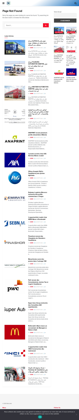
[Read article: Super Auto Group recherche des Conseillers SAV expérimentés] (15, 309)
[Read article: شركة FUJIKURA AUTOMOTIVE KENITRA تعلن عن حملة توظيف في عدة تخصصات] (15, 68)
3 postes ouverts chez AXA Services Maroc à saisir (37, 155)
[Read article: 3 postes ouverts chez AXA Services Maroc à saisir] (15, 160)
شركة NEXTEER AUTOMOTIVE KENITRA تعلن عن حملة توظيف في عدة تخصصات (38, 89)
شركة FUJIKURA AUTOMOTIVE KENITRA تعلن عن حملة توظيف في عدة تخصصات (37, 65)
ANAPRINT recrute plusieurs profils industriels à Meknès (37, 134)
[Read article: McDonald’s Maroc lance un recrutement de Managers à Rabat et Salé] (15, 332)
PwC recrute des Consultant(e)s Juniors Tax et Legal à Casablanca (38, 282)
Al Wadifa (59, 32)
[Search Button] (75, 3)
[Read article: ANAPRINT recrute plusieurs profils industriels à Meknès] (15, 139)
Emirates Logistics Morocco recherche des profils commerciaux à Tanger (37, 194)
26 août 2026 (39, 47)
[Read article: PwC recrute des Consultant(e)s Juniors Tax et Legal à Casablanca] (15, 286)
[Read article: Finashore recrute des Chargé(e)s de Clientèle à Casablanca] (15, 242)
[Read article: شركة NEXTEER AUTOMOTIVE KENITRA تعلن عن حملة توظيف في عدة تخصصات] (15, 93)
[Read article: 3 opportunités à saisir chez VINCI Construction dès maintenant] (15, 353)
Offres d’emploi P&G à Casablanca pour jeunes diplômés (36, 173)
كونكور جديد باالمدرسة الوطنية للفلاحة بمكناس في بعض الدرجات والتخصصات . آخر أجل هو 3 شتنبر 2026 (38, 113)
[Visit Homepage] (8, 3)
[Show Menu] (3, 3)
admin (31, 47)
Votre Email (57, 12)
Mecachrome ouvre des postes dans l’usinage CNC (37, 260)
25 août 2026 (39, 374)
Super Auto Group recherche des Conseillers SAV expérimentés (38, 305)
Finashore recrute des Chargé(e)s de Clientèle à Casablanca (36, 238)
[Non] (76, 415)
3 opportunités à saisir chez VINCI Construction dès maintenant (37, 349)
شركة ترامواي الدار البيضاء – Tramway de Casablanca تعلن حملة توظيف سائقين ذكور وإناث (38, 370)
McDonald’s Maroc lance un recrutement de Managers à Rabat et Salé (37, 328)
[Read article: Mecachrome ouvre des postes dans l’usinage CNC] (15, 265)
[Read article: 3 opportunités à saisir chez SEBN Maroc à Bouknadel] (15, 223)
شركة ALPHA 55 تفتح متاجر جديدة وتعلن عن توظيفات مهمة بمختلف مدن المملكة (37, 43)
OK (40, 417)
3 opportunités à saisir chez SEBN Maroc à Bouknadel (37, 218)
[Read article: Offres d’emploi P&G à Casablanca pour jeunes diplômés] (15, 177)
